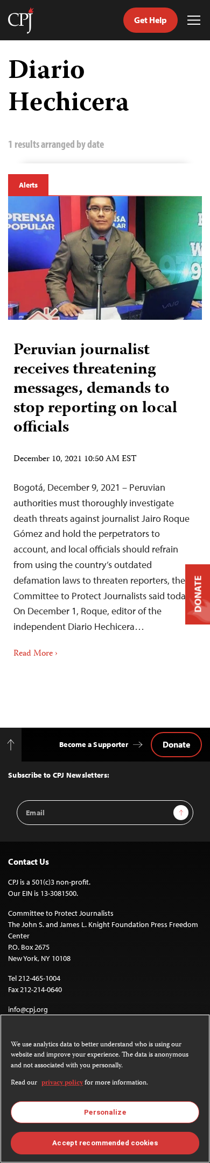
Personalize (104, 1112)
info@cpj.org (28, 1009)
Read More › (35, 654)
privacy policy (62, 1083)
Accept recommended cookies (104, 1143)
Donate (176, 744)
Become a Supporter (93, 744)
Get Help (150, 20)
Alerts (28, 185)
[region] (105, 1088)
